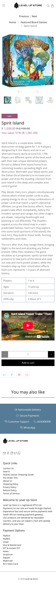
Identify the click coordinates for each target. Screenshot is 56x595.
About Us (7, 480)
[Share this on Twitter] (4, 375)
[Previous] (19, 92)
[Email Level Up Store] (4, 453)
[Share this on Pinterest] (19, 375)
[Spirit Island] (28, 60)
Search (6, 471)
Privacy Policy (9, 487)
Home (12, 22)
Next (34, 16)
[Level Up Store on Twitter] (15, 453)
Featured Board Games (34, 22)
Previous (24, 16)
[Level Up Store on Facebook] (8, 453)
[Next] (36, 92)
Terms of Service (11, 493)
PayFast (47, 508)
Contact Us (8, 468)
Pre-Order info (10, 477)
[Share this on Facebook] (12, 375)
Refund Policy (10, 490)
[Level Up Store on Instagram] (11, 453)
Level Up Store (31, 579)
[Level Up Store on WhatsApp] (18, 453)
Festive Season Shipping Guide (18, 474)
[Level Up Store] (28, 6)
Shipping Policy (10, 484)
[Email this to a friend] (27, 375)
